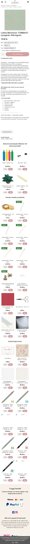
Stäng (16, 542)
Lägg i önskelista (7, 131)
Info (5, 169)
